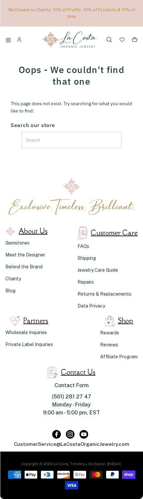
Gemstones (17, 243)
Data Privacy (91, 306)
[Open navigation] (9, 41)
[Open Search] (109, 40)
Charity (13, 278)
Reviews (109, 344)
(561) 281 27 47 (71, 396)
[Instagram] (70, 434)
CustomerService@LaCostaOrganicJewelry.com (71, 444)
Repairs (85, 282)
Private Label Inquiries (29, 344)
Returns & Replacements (104, 294)
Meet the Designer (25, 254)
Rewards (109, 332)
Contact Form (72, 385)
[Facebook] (56, 434)
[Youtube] (83, 434)
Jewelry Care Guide (97, 270)
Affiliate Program (119, 356)
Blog (10, 290)
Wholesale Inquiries (26, 332)
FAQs (83, 246)
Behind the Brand (24, 266)
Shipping (86, 258)
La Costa (60, 463)
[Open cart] (135, 41)
